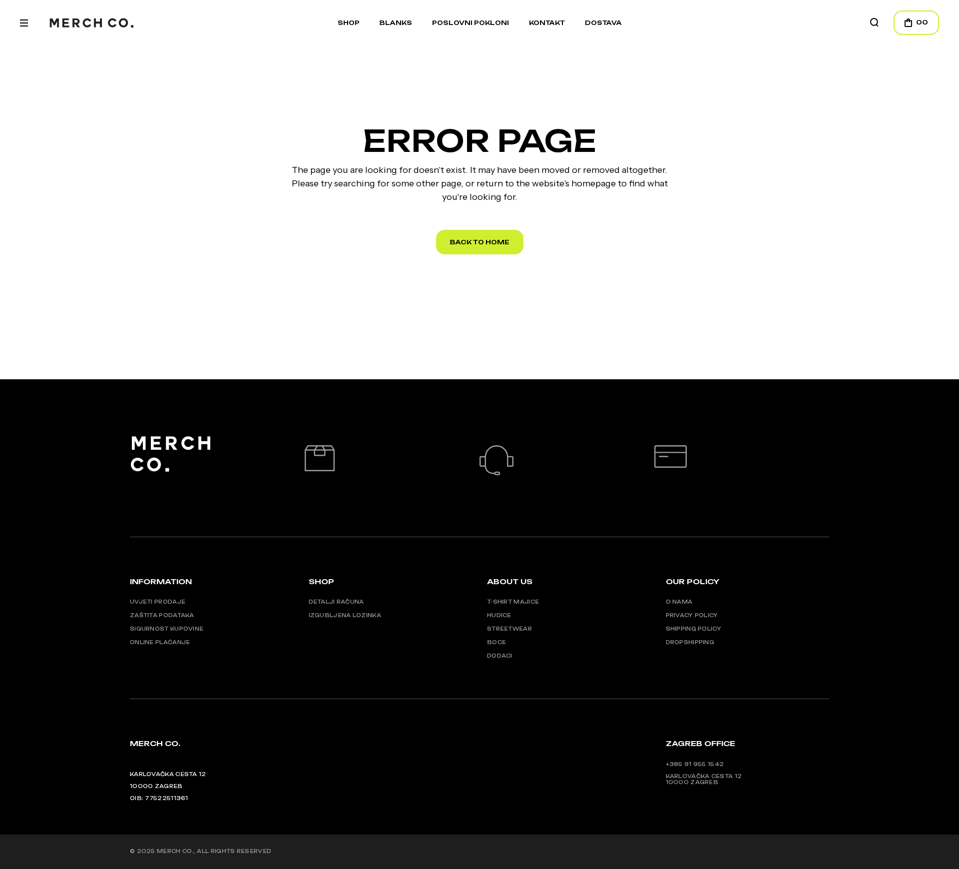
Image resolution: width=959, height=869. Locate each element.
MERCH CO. (175, 851)
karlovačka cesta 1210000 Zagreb (704, 779)
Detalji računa (336, 602)
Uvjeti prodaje (157, 602)
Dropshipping (690, 642)
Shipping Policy (694, 629)
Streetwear (509, 629)
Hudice (499, 615)
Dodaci (499, 656)
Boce (496, 642)
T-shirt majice (513, 602)
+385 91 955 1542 (695, 764)
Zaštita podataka (162, 615)
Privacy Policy (692, 615)
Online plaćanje (160, 642)
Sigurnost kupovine (166, 629)
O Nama (679, 602)
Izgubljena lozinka (345, 615)
